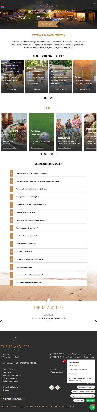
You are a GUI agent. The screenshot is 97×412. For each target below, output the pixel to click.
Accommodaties (57, 372)
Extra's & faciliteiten (10, 387)
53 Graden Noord (69, 406)
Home (53, 369)
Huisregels (7, 372)
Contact (6, 390)
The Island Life (18, 406)
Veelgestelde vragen (10, 381)
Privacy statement (10, 378)
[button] (1, 78)
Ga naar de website (9, 148)
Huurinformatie (9, 369)
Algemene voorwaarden (12, 375)
